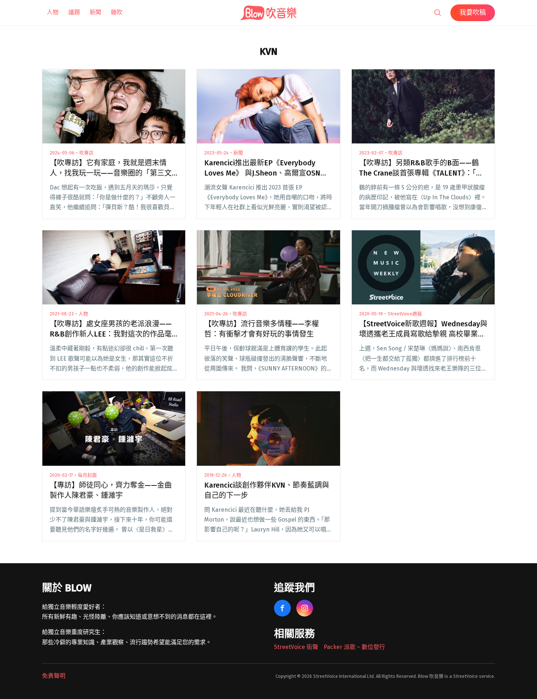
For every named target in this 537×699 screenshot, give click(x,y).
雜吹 (116, 12)
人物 (52, 12)
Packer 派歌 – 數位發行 (354, 647)
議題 (74, 12)
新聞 (95, 12)
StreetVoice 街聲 (296, 647)
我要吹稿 (473, 12)
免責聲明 (53, 675)
